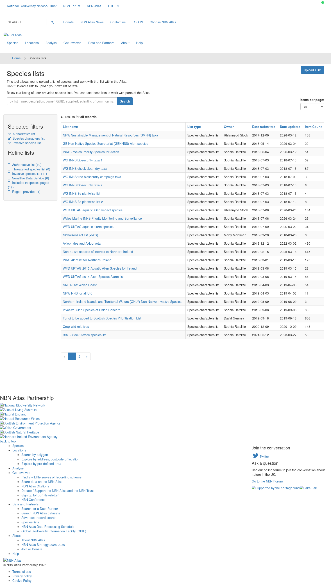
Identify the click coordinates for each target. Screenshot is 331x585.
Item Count (313, 126)
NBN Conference (33, 499)
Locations (32, 42)
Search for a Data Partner (39, 508)
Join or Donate (31, 549)
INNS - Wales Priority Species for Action (91, 152)
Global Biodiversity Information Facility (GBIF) (53, 531)
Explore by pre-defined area (41, 463)
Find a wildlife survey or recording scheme (51, 477)
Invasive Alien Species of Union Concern (91, 310)
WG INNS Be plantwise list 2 (83, 201)
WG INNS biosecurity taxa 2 (82, 185)
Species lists (30, 522)
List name (70, 126)
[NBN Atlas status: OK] (322, 2)
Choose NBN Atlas (163, 22)
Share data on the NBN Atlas (41, 481)
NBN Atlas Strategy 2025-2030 (43, 544)
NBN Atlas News (92, 22)
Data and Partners (101, 42)
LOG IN (113, 6)
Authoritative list (23, 134)
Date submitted (264, 126)
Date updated (290, 126)
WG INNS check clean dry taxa (85, 168)
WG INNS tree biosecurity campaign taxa (92, 176)
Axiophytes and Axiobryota (82, 243)
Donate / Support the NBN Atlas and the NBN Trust (57, 490)
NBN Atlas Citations (35, 486)
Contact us (118, 22)
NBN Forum (71, 6)
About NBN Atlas (33, 540)
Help (139, 42)
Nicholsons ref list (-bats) (80, 235)
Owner (229, 126)
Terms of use (21, 571)
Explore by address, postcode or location (50, 459)
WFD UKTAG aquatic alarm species (88, 226)
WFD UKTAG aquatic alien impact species (92, 210)
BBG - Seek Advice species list (84, 335)
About (125, 42)
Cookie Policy (22, 580)
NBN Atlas (94, 6)
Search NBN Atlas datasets (40, 513)
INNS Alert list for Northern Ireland (87, 260)
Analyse (51, 42)
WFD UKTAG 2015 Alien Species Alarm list (93, 276)
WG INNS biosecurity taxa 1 (82, 160)
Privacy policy (22, 576)
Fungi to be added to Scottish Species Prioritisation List (102, 318)
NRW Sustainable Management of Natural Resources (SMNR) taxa (110, 135)
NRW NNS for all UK (77, 293)
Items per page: (312, 99)
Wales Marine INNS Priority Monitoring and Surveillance (102, 218)
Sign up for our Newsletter (40, 495)
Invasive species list (26, 143)
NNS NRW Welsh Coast (80, 285)
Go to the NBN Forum (267, 481)
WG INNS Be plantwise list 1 (83, 193)
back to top (8, 441)
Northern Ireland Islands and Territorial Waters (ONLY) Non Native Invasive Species (122, 301)
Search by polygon (34, 454)
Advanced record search (38, 517)
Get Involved (72, 42)
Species (12, 42)
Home (16, 58)
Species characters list (28, 138)
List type (194, 126)
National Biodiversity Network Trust (32, 6)
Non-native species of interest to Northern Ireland (98, 251)
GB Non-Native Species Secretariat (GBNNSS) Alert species (105, 143)
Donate (68, 22)
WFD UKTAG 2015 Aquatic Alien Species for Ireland (100, 268)
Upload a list (312, 70)
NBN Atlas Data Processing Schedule (47, 526)
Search (125, 101)
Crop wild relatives (76, 326)
